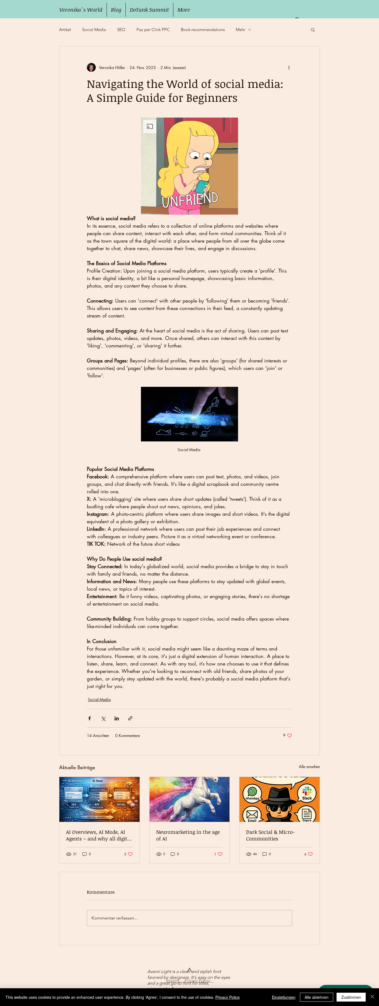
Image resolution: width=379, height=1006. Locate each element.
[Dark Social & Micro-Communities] (279, 799)
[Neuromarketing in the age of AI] (190, 799)
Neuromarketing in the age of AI (188, 835)
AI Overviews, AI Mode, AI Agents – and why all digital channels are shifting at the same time (99, 835)
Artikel (65, 29)
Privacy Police (227, 997)
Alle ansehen (309, 766)
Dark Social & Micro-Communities (270, 835)
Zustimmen (351, 997)
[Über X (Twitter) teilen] (103, 718)
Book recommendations (203, 29)
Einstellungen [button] (283, 997)
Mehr (240, 29)
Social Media (94, 29)
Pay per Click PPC (153, 29)
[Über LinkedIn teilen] (116, 718)
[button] (312, 29)
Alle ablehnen (317, 997)
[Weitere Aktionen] (288, 67)
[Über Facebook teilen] (89, 718)
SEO (121, 29)
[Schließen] (372, 997)
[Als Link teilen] (130, 718)
